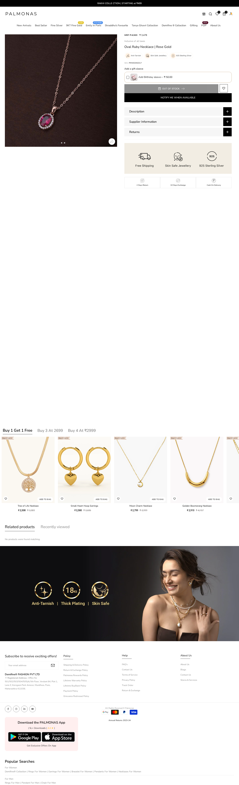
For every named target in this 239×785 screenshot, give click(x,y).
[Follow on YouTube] (32, 709)
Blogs (183, 669)
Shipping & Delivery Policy (76, 664)
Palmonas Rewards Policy (75, 675)
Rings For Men (12, 782)
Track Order (127, 685)
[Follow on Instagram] (16, 709)
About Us (215, 25)
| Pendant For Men (30, 782)
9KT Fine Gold (74, 25)
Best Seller (41, 25)
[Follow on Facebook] (8, 709)
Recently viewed (55, 526)
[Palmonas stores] (204, 14)
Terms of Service (130, 674)
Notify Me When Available (178, 97)
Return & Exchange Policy (75, 670)
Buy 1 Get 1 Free (17, 430)
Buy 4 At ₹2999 (82, 430)
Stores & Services (188, 680)
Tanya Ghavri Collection (145, 25)
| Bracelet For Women (81, 771)
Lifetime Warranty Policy (75, 680)
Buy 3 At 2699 (50, 430)
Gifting (194, 25)
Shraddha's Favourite (116, 25)
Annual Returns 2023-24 (120, 720)
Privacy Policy (128, 680)
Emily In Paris (94, 25)
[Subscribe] (52, 665)
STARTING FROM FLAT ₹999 (120, 3)
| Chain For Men (48, 782)
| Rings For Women (37, 771)
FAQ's (124, 664)
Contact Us (127, 669)
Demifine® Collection (16, 771)
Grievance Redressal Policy (76, 696)
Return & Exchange (131, 690)
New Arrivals (24, 25)
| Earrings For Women (58, 771)
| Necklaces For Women (129, 771)
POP (204, 25)
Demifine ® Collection (174, 25)
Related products (20, 526)
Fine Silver (56, 25)
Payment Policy (70, 691)
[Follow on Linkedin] (24, 709)
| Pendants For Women (105, 771)
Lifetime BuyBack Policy (74, 685)
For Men (9, 778)
